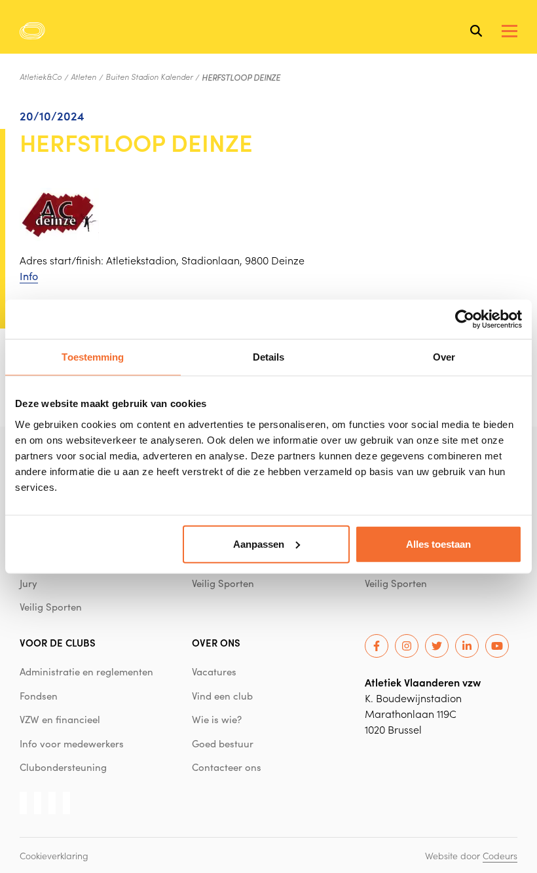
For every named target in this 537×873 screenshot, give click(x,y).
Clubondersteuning (63, 767)
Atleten (83, 76)
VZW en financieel (60, 719)
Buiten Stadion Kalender (149, 76)
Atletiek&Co (41, 76)
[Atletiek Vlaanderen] (32, 30)
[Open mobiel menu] (509, 31)
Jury (28, 583)
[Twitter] (437, 646)
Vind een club (222, 695)
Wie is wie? (217, 719)
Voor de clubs (58, 642)
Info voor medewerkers (72, 743)
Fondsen (39, 695)
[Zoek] (476, 31)
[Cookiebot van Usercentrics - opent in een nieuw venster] (464, 319)
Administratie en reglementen (86, 671)
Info (29, 276)
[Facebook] (376, 646)
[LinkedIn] (467, 646)
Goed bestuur (222, 743)
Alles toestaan (438, 543)
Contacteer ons (226, 767)
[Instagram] (406, 646)
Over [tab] (444, 357)
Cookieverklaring (54, 855)
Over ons (216, 642)
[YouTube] (497, 646)
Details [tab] (269, 357)
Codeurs (500, 855)
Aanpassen (258, 543)
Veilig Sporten (51, 606)
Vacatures (214, 671)
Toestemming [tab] (93, 357)
